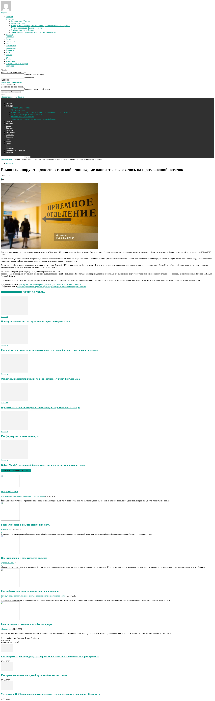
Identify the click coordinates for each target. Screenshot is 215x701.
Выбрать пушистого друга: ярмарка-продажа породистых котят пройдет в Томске (51, 287)
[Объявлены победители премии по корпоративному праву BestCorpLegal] (14, 372)
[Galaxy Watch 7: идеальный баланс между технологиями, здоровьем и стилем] (14, 458)
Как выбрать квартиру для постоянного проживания (30, 591)
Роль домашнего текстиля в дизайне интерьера (26, 624)
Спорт (8, 57)
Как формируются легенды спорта (20, 436)
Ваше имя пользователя (34, 75)
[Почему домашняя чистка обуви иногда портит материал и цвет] (14, 314)
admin (42, 496)
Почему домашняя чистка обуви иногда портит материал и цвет (36, 321)
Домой (4, 159)
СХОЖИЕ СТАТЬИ (11, 292)
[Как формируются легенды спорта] (14, 429)
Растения (10, 66)
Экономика (11, 48)
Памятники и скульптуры (17, 64)
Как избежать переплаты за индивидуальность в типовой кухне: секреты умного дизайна (49, 350)
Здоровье (10, 37)
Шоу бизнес (11, 46)
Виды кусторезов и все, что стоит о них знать (25, 524)
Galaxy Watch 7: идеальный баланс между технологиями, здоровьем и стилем (43, 465)
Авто (8, 52)
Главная (9, 17)
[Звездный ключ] (10, 487)
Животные (10, 61)
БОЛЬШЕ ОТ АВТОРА (33, 292)
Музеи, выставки (18, 23)
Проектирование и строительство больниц (24, 558)
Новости (9, 35)
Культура (10, 19)
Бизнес (9, 55)
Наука (8, 39)
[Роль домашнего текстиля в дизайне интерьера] (10, 619)
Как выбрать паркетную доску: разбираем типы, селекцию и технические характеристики (50, 656)
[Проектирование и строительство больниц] (10, 553)
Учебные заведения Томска (22, 30)
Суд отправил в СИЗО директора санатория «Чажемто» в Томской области (49, 284)
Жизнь (4, 529)
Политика (10, 43)
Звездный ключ (9, 491)
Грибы (8, 59)
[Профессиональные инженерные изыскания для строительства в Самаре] (14, 400)
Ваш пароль (29, 77)
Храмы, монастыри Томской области (26, 28)
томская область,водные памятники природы (20, 496)
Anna (9, 529)
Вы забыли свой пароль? (11, 82)
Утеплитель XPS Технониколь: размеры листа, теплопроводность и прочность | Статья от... (50, 694)
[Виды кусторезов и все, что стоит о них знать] (10, 520)
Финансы (10, 50)
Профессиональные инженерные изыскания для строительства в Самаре (40, 407)
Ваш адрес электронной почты (37, 89)
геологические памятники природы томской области (33, 32)
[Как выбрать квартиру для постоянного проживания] (10, 586)
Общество (10, 41)
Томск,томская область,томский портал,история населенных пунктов (40, 26)
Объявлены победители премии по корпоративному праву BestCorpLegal (40, 378)
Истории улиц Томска (20, 21)
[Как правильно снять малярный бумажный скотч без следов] (7, 670)
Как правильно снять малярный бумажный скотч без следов (34, 675)
